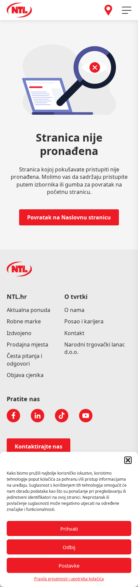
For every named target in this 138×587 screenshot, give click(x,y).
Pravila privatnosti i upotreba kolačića (69, 579)
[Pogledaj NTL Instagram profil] (37, 415)
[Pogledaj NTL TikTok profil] (61, 415)
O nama (74, 310)
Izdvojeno (19, 333)
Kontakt (74, 333)
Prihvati (69, 528)
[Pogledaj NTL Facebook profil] (13, 415)
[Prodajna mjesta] (109, 10)
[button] (128, 460)
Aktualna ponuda (28, 310)
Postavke (69, 565)
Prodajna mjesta (27, 344)
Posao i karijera (84, 321)
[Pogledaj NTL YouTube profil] (85, 415)
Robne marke (24, 321)
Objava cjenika (25, 375)
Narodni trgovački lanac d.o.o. (94, 348)
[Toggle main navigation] (126, 10)
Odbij (69, 547)
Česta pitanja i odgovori (24, 359)
